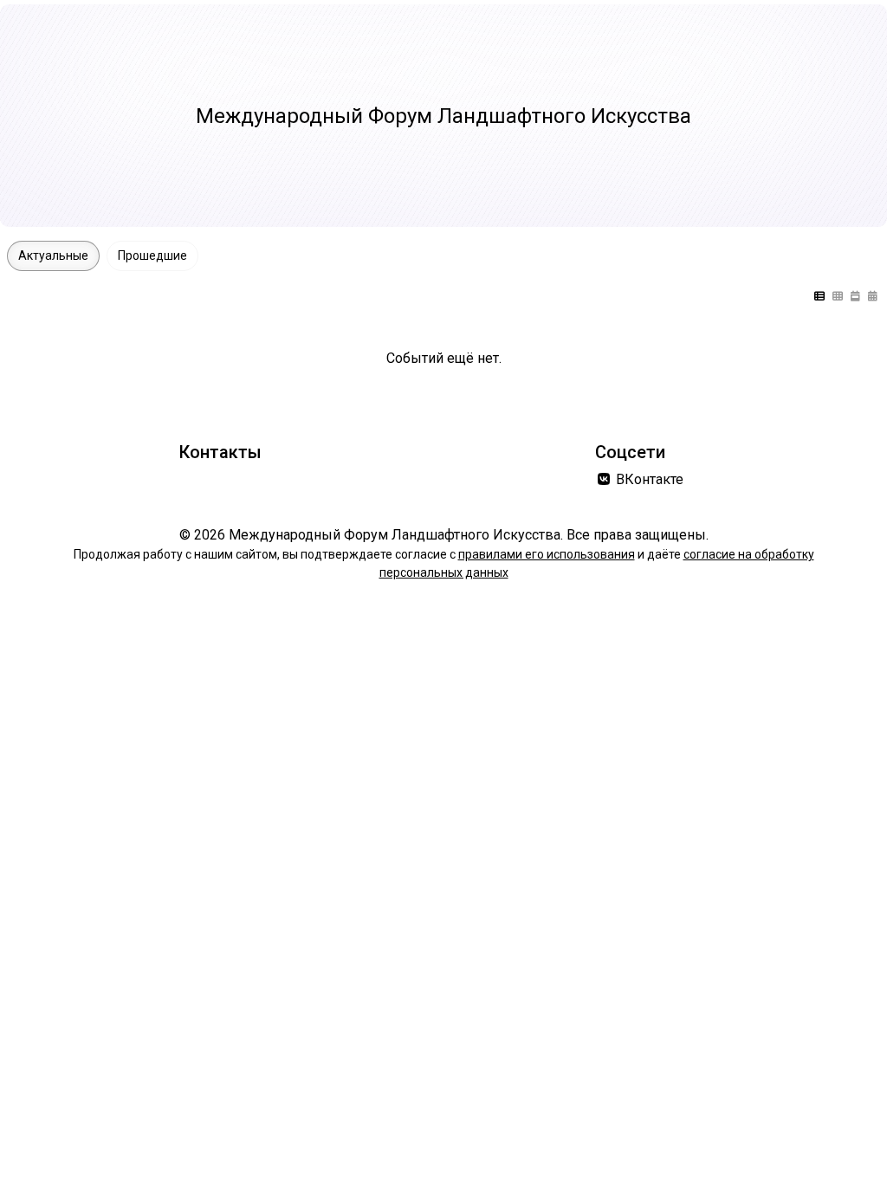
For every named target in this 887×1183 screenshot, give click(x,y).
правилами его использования (546, 554)
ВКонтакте (647, 479)
